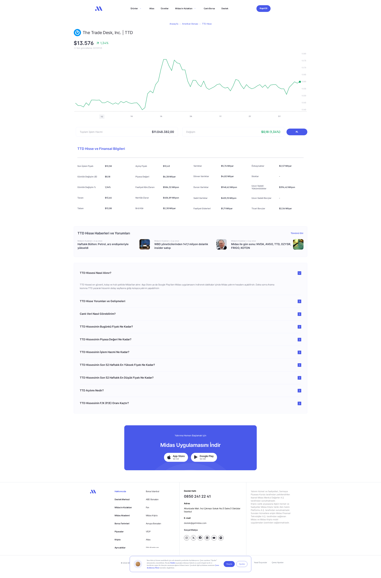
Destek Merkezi (122, 499)
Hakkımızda (120, 491)
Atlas (151, 8)
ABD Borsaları (152, 499)
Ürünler (134, 8)
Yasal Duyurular (260, 562)
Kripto (118, 539)
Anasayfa (174, 23)
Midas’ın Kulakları (183, 8)
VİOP (148, 531)
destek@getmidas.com (195, 523)
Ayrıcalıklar (120, 547)
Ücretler (165, 8)
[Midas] (98, 9)
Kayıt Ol (263, 8)
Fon (147, 507)
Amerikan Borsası (190, 23)
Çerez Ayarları (278, 562)
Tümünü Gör (297, 233)
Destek (224, 8)
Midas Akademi (122, 515)
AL (297, 131)
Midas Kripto (152, 515)
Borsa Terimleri (122, 523)
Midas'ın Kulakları (123, 507)
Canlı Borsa (209, 8)
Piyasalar (119, 531)
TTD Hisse (206, 23)
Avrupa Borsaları (153, 523)
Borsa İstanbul (152, 491)
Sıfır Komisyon (152, 547)
